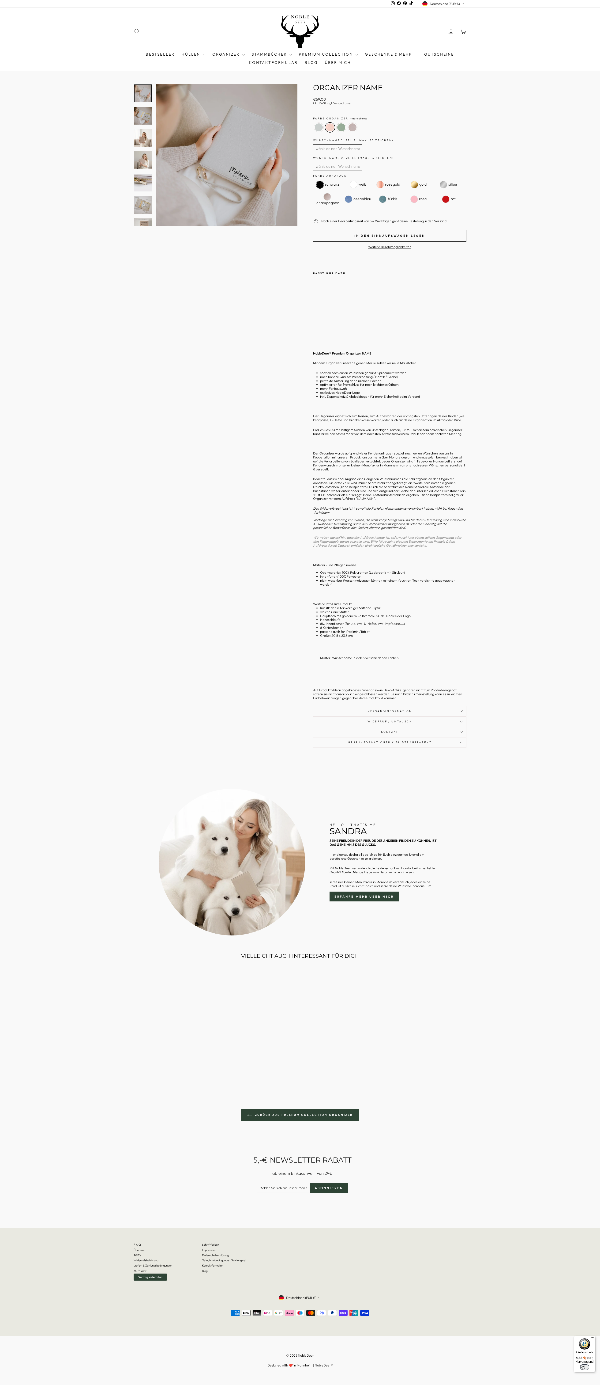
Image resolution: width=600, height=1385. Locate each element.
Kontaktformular (273, 62)
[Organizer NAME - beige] (335, 331)
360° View (140, 1271)
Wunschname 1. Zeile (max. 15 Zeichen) (353, 140)
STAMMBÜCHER (270, 54)
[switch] (584, 1367)
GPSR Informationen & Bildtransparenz (389, 742)
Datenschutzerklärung (215, 1255)
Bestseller (160, 54)
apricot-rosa (330, 127)
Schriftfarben (210, 1244)
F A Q (137, 1244)
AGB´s (137, 1255)
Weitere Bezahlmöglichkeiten (389, 247)
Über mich (338, 62)
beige (352, 127)
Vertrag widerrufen (150, 1277)
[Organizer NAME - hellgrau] (316, 331)
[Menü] (592, 1338)
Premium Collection (326, 54)
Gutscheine (439, 54)
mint (341, 127)
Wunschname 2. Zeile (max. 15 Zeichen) (353, 158)
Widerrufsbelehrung (146, 1260)
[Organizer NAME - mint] (329, 331)
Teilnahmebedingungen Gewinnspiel (224, 1260)
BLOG (311, 62)
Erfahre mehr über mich (364, 896)
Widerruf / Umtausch (390, 721)
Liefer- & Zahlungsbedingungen (153, 1265)
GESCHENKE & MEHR (389, 54)
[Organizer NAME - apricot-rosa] (322, 331)
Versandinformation (390, 711)
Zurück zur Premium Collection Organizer (303, 1115)
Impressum (208, 1250)
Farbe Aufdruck (330, 175)
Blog (205, 1271)
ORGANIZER (226, 54)
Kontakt (389, 731)
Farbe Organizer (340, 118)
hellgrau (318, 127)
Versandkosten (342, 103)
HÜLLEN (192, 54)
